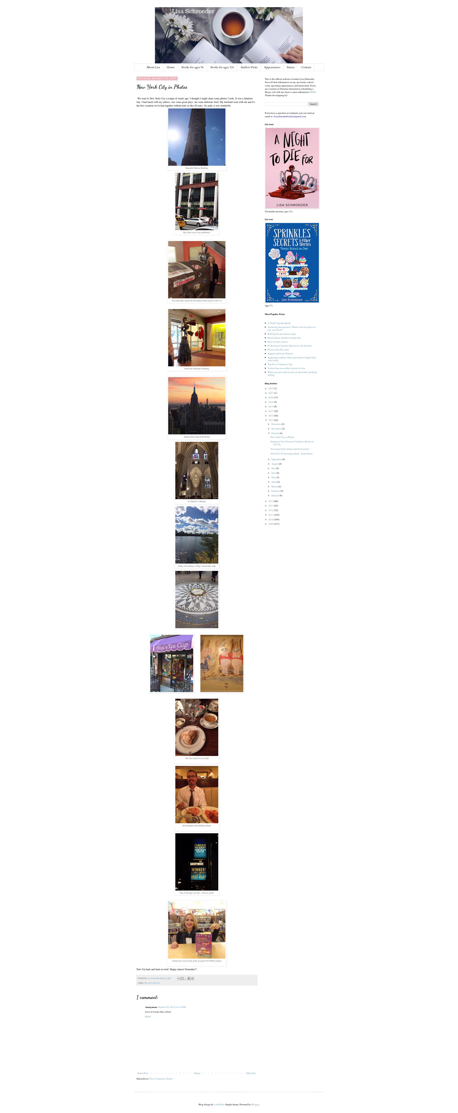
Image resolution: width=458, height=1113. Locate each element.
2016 (271, 415)
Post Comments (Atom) (161, 1078)
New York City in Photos (282, 437)
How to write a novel (278, 341)
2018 (271, 406)
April (274, 481)
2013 (271, 505)
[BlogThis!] (182, 978)
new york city (154, 982)
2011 (271, 514)
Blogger (255, 1104)
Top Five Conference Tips (280, 364)
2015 (271, 420)
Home (171, 67)
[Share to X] (185, 978)
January (275, 495)
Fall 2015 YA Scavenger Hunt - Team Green (292, 453)
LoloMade (219, 1104)
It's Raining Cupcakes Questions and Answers (290, 345)
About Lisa (153, 67)
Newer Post (142, 1073)
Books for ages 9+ (192, 67)
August (275, 463)
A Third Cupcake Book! (279, 323)
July (273, 468)
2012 (271, 510)
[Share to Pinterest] (192, 978)
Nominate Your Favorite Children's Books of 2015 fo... (292, 443)
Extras (290, 67)
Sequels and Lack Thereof (280, 353)
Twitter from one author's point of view (286, 368)
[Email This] (179, 978)
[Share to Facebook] (189, 978)
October (275, 433)
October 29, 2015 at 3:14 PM (172, 1007)
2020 (271, 397)
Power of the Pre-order (278, 349)
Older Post (251, 1073)
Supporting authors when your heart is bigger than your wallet (292, 359)
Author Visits (249, 67)
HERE (313, 92)
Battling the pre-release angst (282, 333)
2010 (271, 519)
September (276, 459)
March (274, 486)
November (276, 428)
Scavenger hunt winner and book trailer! (290, 448)
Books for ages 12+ (222, 67)
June (273, 472)
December (276, 424)
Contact (306, 67)
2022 (271, 388)
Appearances (272, 67)
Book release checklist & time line (284, 337)
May (273, 477)
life (146, 982)
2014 (271, 501)
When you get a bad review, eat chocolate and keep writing (292, 373)
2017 (271, 411)
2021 (271, 392)
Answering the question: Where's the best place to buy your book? (292, 328)
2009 (271, 523)
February (276, 491)
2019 (271, 402)
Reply (148, 1016)
